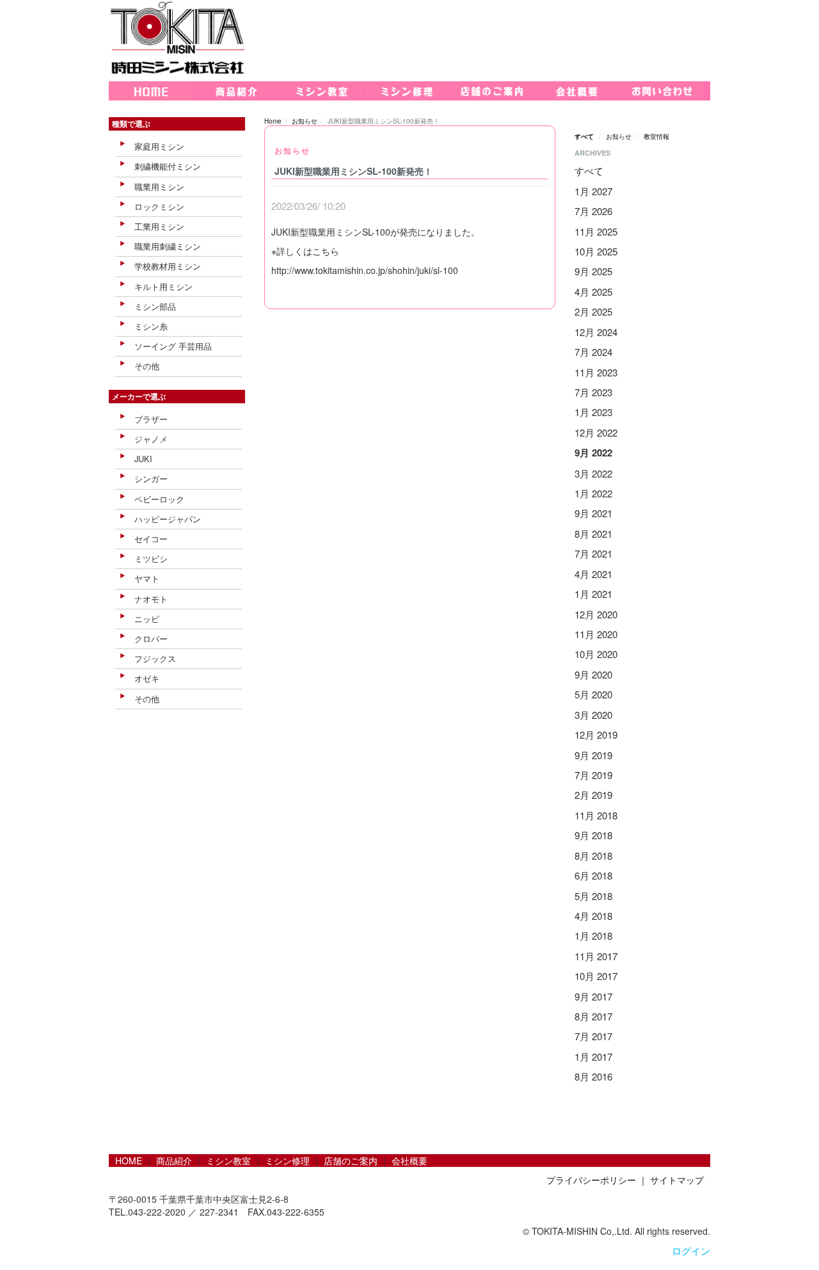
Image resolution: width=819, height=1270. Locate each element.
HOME (128, 1160)
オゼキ (146, 678)
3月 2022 (593, 473)
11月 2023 (596, 372)
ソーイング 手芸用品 (173, 346)
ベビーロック (159, 499)
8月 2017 (593, 1016)
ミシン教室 (228, 1160)
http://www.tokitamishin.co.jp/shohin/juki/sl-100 (364, 270)
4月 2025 (593, 291)
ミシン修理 (287, 1160)
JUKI (143, 459)
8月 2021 (593, 533)
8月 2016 (593, 1076)
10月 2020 (596, 654)
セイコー (151, 539)
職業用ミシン (159, 187)
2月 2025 (593, 311)
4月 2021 (593, 574)
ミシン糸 (151, 326)
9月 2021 (593, 513)
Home (273, 121)
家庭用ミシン (159, 146)
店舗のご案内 (351, 1160)
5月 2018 (593, 896)
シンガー (151, 478)
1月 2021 (593, 593)
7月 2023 (593, 392)
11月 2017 (596, 956)
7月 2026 (593, 211)
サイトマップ (677, 1179)
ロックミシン (159, 206)
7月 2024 (593, 351)
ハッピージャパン (167, 519)
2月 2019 (593, 794)
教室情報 (656, 136)
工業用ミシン (159, 226)
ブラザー (151, 419)
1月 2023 (593, 412)
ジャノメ (151, 439)
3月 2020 (593, 714)
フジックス (155, 658)
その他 (146, 366)
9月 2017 (593, 996)
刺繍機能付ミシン (167, 166)
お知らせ (304, 121)
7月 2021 (593, 553)
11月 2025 (596, 231)
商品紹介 (174, 1160)
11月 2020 (596, 634)
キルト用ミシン (163, 286)
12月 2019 (596, 734)
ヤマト (146, 578)
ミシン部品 (155, 306)
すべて (584, 136)
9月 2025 (593, 271)
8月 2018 (593, 855)
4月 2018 (593, 915)
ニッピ (146, 619)
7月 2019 (593, 775)
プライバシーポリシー (591, 1179)
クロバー (151, 638)
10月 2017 (596, 976)
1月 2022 (593, 493)
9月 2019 (593, 755)
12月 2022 (596, 432)
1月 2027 (593, 191)
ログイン (691, 1250)
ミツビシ (151, 558)
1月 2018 (593, 935)
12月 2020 (596, 614)
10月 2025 (596, 251)
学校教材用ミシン (167, 266)
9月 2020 (593, 674)
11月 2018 (596, 815)
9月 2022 (593, 453)
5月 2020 (593, 694)
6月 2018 (593, 875)
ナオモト (151, 599)
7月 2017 (593, 1036)
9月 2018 (593, 835)
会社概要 (409, 1160)
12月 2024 (596, 332)
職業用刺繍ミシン (167, 246)
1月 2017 (593, 1056)
